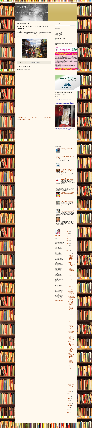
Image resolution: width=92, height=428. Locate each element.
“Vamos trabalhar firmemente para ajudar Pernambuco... (71, 298)
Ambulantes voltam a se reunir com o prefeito (70, 350)
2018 (68, 243)
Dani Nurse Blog (27, 7)
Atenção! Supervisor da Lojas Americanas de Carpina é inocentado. (67, 179)
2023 (68, 235)
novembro (70, 253)
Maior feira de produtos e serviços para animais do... (70, 303)
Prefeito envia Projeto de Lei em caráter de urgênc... (71, 273)
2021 (68, 238)
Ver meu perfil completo (59, 300)
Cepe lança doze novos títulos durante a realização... (71, 333)
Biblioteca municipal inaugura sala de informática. (71, 264)
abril (69, 400)
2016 (68, 247)
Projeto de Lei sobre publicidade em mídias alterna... (71, 268)
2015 (68, 248)
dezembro (70, 252)
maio (69, 398)
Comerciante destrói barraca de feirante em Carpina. (66, 149)
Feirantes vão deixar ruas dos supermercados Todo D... (71, 317)
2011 (68, 410)
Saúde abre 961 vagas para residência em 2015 (71, 293)
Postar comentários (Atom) (25, 119)
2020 (68, 240)
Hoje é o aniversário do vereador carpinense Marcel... (71, 355)
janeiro (69, 405)
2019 (68, 242)
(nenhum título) (64, 163)
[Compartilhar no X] (36, 62)
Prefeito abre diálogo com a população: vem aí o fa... (71, 278)
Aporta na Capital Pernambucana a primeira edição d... (71, 376)
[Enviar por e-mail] (34, 62)
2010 (68, 412)
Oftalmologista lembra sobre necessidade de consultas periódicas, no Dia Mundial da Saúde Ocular (67, 210)
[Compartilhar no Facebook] (37, 62)
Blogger (56, 419)
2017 (68, 245)
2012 (68, 409)
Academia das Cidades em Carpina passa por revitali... (71, 288)
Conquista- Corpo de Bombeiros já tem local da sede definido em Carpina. (65, 186)
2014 (68, 250)
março (69, 401)
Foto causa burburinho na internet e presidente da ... (71, 283)
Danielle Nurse (59, 235)
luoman (48, 419)
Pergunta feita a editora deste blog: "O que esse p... (70, 307)
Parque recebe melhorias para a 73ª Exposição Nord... (71, 366)
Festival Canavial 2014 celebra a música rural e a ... (71, 371)
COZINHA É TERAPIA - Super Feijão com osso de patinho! (65, 157)
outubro (69, 389)
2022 (68, 236)
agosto (69, 393)
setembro (70, 391)
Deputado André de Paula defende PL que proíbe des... (71, 386)
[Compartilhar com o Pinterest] (38, 62)
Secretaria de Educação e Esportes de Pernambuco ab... (70, 361)
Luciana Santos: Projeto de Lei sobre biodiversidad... (71, 338)
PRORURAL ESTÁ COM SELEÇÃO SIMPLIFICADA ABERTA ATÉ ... (71, 344)
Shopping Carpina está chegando (67, 201)
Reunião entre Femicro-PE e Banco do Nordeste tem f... (71, 327)
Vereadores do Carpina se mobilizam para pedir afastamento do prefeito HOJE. (67, 170)
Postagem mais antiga (47, 117)
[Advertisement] (34, 107)
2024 (68, 233)
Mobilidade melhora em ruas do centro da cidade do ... (71, 312)
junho (69, 396)
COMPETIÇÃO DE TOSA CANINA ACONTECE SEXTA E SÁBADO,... (71, 258)
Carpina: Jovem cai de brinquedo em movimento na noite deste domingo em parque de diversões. (67, 193)
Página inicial (34, 117)
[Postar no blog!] (35, 62)
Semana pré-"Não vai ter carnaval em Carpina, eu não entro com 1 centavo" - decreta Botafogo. (67, 219)
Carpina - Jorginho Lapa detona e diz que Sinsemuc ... (71, 381)
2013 (68, 407)
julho (69, 395)
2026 (68, 230)
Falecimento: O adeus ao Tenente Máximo (70, 322)
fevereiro (70, 403)
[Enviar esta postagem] (32, 62)
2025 (68, 231)
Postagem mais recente (22, 117)
